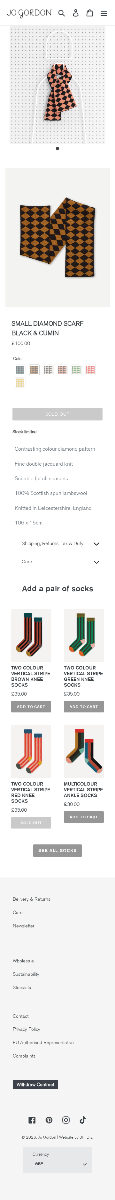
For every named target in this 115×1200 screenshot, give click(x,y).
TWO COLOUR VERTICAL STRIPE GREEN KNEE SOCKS (83, 676)
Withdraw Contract (35, 1084)
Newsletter (23, 926)
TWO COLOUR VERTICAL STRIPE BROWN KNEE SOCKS (30, 676)
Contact (20, 1016)
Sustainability (26, 974)
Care (18, 912)
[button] (20, 369)
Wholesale (23, 961)
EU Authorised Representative (43, 1042)
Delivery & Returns (31, 899)
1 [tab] (57, 149)
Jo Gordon (47, 1137)
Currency (41, 1154)
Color (18, 358)
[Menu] (104, 13)
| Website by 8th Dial (75, 1137)
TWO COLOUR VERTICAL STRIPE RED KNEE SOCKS (30, 792)
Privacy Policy (26, 1029)
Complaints (24, 1056)
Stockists (22, 987)
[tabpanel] (57, 80)
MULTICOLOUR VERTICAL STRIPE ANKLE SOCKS (83, 789)
